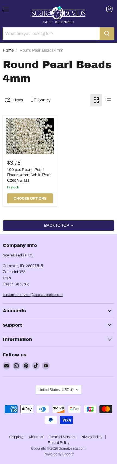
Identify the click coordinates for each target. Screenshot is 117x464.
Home (8, 50)
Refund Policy (58, 443)
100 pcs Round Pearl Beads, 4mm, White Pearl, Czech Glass (30, 174)
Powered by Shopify (59, 454)
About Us (36, 437)
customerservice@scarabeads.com (33, 295)
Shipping (16, 437)
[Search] (107, 33)
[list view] (108, 100)
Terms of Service (62, 437)
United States (55, 390)
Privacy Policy (91, 437)
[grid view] (96, 100)
